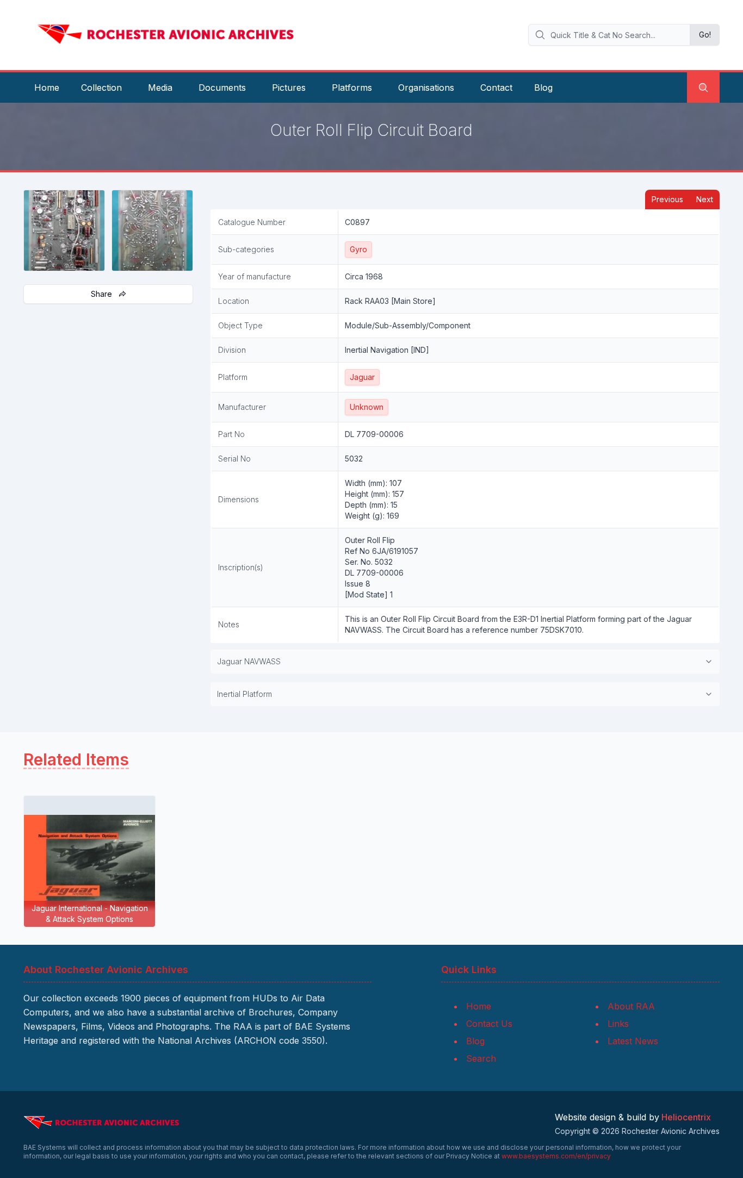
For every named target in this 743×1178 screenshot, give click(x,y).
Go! (705, 34)
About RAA (631, 1006)
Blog (543, 87)
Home (46, 87)
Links (618, 1023)
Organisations (426, 87)
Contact (496, 87)
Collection (101, 87)
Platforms (352, 87)
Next (704, 199)
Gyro (358, 249)
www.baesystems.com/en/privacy (556, 1156)
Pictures (289, 87)
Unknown (366, 407)
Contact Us (489, 1023)
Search (481, 1058)
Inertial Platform (244, 694)
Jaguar (362, 377)
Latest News (633, 1041)
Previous (667, 199)
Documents (222, 87)
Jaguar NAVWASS (249, 661)
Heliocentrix (686, 1117)
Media (160, 87)
